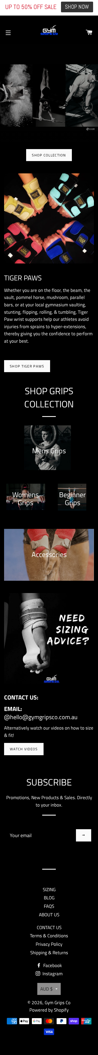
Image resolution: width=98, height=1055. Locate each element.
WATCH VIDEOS (24, 749)
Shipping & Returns (49, 952)
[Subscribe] (83, 835)
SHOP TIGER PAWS (27, 366)
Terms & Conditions (49, 935)
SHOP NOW (77, 6)
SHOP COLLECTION (49, 155)
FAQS (49, 906)
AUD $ (46, 988)
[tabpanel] (49, 93)
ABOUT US (49, 914)
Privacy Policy (49, 944)
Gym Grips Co (58, 1002)
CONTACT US (49, 927)
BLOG (49, 897)
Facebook (52, 965)
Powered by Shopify (49, 1009)
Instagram (52, 973)
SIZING (49, 889)
